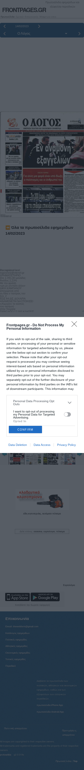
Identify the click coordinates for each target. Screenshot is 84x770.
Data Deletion (17, 445)
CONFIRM (25, 429)
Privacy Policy (66, 445)
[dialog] (42, 385)
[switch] (67, 414)
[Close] (76, 325)
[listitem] (42, 403)
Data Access (42, 445)
